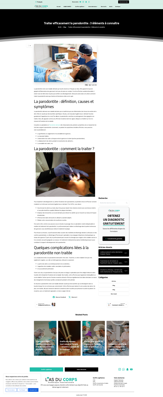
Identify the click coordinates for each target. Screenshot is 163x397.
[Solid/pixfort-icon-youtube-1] (131, 369)
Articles (114, 281)
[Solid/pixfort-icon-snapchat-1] (127, 369)
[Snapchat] (86, 2)
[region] (22, 384)
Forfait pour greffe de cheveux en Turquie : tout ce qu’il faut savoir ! (93, 345)
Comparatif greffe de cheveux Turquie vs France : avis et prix (117, 347)
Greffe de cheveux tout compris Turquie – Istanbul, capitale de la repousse (69, 345)
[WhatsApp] (89, 2)
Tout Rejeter (22, 390)
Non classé (114, 294)
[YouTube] (80, 2)
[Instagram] (83, 2)
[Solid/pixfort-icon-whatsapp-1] (123, 369)
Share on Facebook (61, 297)
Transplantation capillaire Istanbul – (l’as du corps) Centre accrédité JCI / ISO (45, 345)
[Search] (126, 202)
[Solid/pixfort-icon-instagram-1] (120, 369)
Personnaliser (11, 390)
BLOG (59, 27)
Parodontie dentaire (54, 125)
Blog (64, 27)
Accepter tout (33, 390)
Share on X (74, 297)
